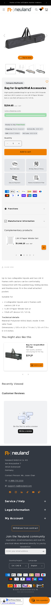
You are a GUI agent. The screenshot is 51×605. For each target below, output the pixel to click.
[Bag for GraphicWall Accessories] (11, 69)
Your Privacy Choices (14, 600)
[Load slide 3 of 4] (27, 255)
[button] (3, 9)
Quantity (8, 138)
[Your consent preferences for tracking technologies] (4, 601)
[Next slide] (46, 35)
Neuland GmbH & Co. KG (29, 589)
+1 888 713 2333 (15, 481)
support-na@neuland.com (20, 486)
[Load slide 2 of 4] (24, 255)
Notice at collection (8, 603)
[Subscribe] (43, 551)
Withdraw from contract (25, 528)
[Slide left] (17, 255)
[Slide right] (34, 255)
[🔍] (25, 37)
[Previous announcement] (4, 2)
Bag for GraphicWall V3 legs (35, 346)
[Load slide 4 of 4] (29, 255)
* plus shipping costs (12, 111)
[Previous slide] (4, 35)
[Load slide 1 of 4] (21, 255)
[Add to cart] (44, 247)
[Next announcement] (46, 2)
